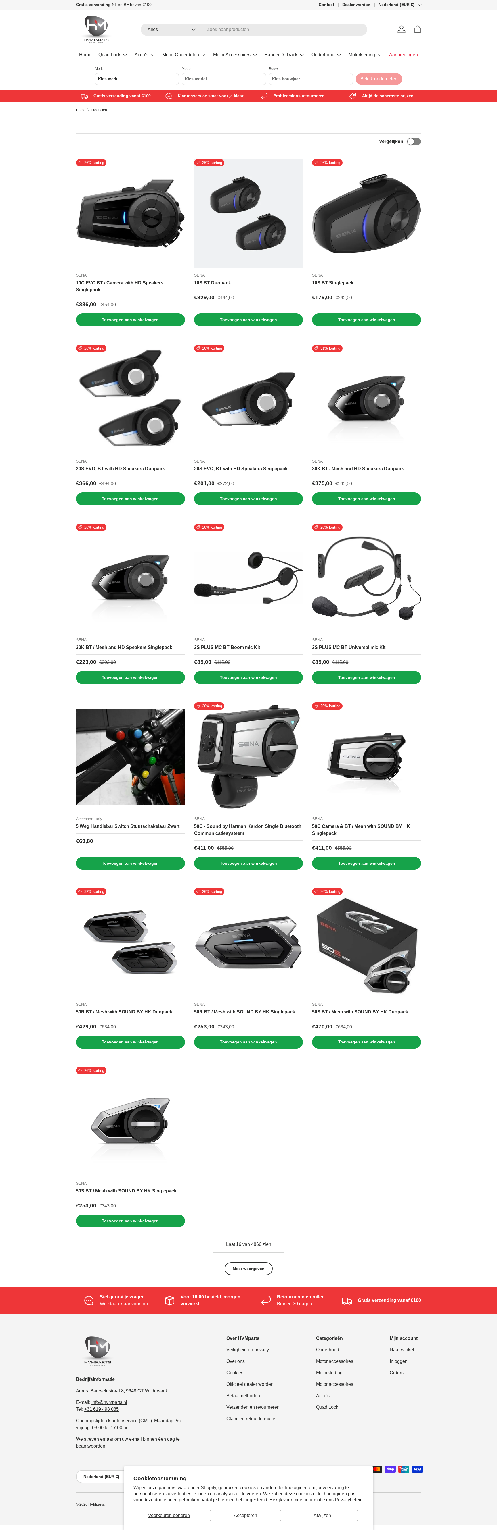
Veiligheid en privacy (247, 1349)
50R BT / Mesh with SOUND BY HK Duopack (124, 1011)
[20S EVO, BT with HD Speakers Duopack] (130, 399)
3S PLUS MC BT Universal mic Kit (348, 647)
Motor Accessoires (232, 54)
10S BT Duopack (212, 282)
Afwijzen (322, 1515)
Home (85, 54)
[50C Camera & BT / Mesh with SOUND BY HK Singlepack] (366, 756)
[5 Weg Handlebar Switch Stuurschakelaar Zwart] (130, 756)
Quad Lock (109, 54)
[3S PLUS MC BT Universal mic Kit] (366, 578)
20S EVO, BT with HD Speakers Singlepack (241, 468)
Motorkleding (362, 54)
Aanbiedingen (403, 54)
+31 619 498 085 (101, 1409)
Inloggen (399, 1361)
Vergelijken (391, 141)
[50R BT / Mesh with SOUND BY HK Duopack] (130, 942)
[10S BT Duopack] (248, 213)
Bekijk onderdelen (378, 78)
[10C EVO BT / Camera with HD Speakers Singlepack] (130, 213)
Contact (326, 4)
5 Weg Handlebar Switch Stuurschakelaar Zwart (127, 826)
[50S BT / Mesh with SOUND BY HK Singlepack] (130, 1121)
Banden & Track (281, 54)
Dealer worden (356, 4)
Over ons (235, 1361)
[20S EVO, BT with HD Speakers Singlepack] (248, 399)
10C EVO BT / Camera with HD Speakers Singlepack (119, 286)
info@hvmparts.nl (109, 1402)
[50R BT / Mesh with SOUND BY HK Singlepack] (248, 942)
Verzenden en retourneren (253, 1407)
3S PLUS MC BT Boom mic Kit (227, 647)
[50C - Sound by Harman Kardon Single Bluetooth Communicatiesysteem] (248, 756)
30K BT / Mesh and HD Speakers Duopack (358, 468)
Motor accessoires (334, 1361)
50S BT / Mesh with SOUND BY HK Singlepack (126, 1190)
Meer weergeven (249, 1268)
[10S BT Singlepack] (366, 213)
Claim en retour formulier (251, 1418)
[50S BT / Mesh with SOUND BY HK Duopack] (366, 942)
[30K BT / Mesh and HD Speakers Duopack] (366, 399)
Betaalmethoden (243, 1395)
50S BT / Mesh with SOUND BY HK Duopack (360, 1011)
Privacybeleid (349, 1499)
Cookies (234, 1372)
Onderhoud (322, 54)
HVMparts (96, 1504)
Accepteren (245, 1515)
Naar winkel (402, 1349)
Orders (397, 1372)
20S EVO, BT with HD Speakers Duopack (120, 468)
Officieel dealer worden (250, 1384)
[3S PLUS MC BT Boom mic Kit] (248, 578)
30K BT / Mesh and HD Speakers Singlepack (124, 647)
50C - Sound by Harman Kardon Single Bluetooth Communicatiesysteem (247, 830)
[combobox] (254, 30)
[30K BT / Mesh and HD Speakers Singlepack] (130, 578)
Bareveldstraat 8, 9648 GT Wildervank (129, 1390)
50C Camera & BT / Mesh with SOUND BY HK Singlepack (361, 830)
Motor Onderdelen (180, 54)
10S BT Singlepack (332, 282)
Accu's (141, 54)
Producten (99, 110)
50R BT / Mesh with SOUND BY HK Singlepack (244, 1011)
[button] (417, 29)
